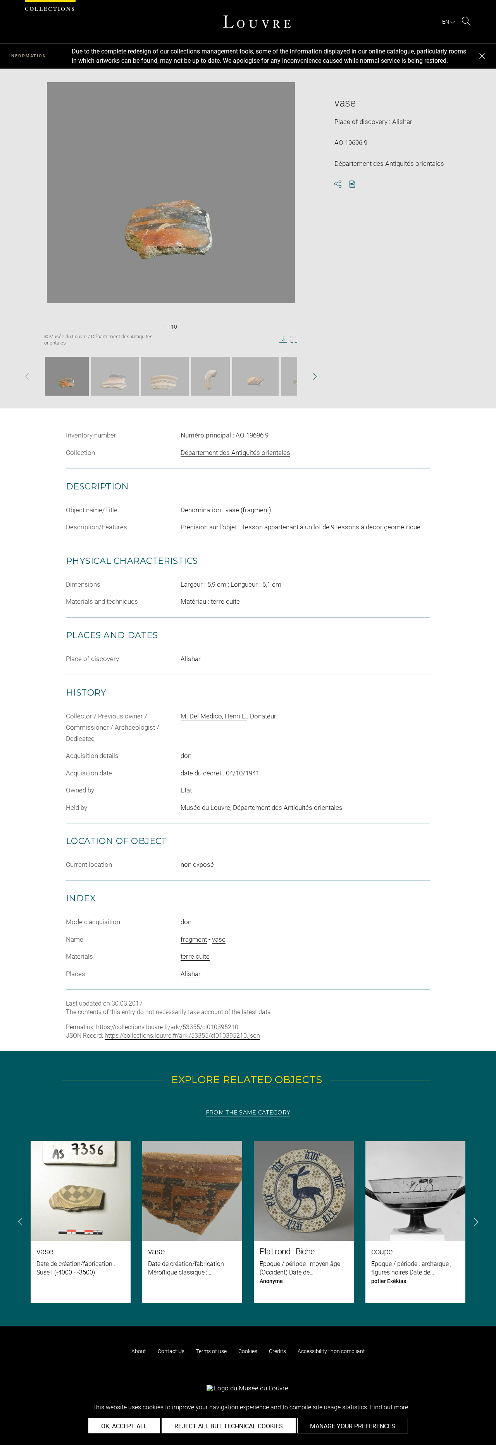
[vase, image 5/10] (255, 376)
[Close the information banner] (482, 56)
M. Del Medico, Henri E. (214, 716)
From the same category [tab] (248, 1112)
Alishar (191, 974)
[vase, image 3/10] (165, 376)
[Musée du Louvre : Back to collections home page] (256, 22)
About (138, 1351)
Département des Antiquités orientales (235, 452)
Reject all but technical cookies (228, 1426)
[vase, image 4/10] (210, 376)
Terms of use (211, 1351)
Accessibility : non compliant (331, 1351)
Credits (277, 1351)
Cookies (247, 1351)
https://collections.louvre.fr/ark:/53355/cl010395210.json (182, 1035)
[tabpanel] (248, 1222)
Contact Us (171, 1351)
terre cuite (195, 956)
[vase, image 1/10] (67, 376)
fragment (194, 939)
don (186, 922)
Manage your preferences (352, 1426)
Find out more (389, 1407)
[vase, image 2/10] (115, 376)
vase (219, 939)
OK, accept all (124, 1426)
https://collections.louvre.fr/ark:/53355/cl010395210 (167, 1027)
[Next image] (303, 376)
